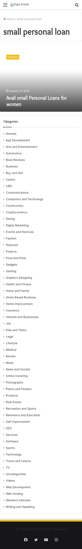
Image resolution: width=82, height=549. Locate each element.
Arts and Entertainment (21, 146)
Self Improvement (18, 421)
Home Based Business (21, 297)
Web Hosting (14, 493)
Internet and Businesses (22, 317)
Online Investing (17, 376)
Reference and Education (23, 415)
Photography (14, 382)
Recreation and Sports (21, 408)
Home (10, 19)
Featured (12, 245)
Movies (11, 356)
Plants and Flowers (19, 389)
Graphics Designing (19, 277)
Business (12, 166)
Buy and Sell (14, 173)
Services (12, 434)
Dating (10, 218)
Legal (9, 336)
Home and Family (17, 290)
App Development (18, 140)
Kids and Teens (16, 330)
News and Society (18, 369)
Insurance (12, 310)
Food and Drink (16, 258)
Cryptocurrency (16, 212)
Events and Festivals (20, 232)
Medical (11, 349)
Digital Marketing (17, 225)
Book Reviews (15, 160)
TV (8, 467)
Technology (14, 454)
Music (10, 362)
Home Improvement (19, 304)
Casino (10, 179)
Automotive (13, 153)
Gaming (11, 271)
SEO (9, 428)
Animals (11, 133)
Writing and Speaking (20, 506)
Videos (10, 480)
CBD (9, 186)
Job (8, 323)
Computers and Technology (24, 199)
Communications (17, 192)
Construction (14, 205)
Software (12, 441)
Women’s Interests (18, 500)
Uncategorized (16, 474)
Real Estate (13, 402)
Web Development (18, 487)
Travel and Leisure (18, 461)
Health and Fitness (18, 284)
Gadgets (11, 264)
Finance (11, 251)
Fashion (11, 238)
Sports (10, 448)
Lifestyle (11, 343)
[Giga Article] (20, 4)
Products (12, 395)
